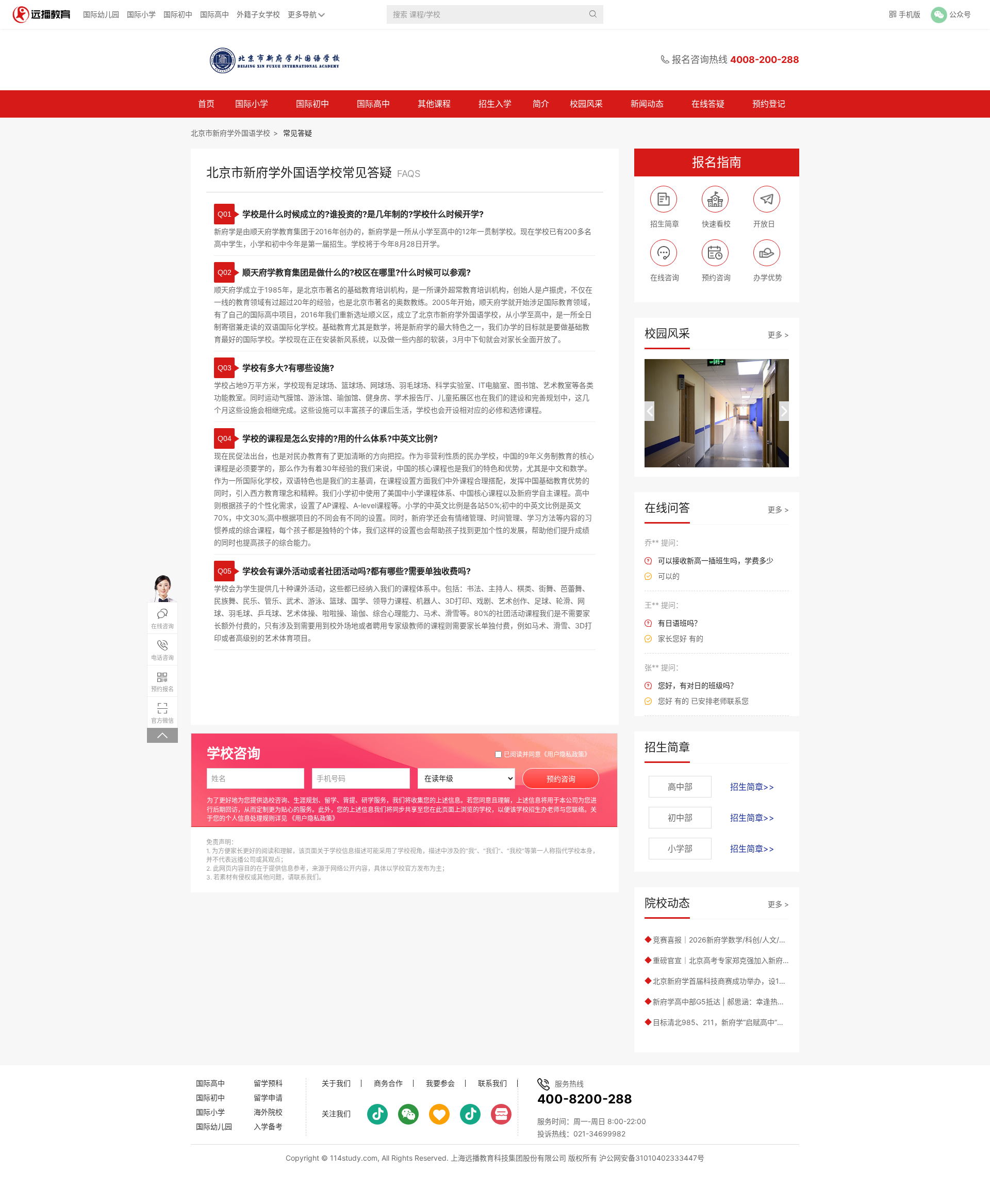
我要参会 (440, 1083)
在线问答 (667, 507)
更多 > (778, 334)
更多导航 (302, 14)
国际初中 (177, 14)
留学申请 (268, 1097)
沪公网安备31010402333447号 (651, 1157)
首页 (206, 104)
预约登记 (768, 104)
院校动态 (667, 902)
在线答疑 (707, 104)
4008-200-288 (764, 59)
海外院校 (268, 1112)
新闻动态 (647, 104)
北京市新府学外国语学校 (230, 132)
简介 (541, 104)
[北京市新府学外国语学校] (270, 59)
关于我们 (336, 1083)
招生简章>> (752, 787)
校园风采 (586, 104)
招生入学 (495, 104)
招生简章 (667, 747)
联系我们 (492, 1083)
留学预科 (268, 1083)
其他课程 (434, 104)
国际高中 (214, 14)
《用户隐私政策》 (565, 754)
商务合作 (388, 1083)
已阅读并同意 (547, 754)
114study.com (353, 1157)
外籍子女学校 (258, 14)
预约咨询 (561, 779)
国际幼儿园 (101, 14)
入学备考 (268, 1126)
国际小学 (141, 14)
